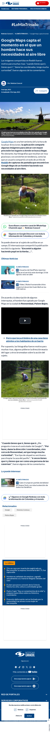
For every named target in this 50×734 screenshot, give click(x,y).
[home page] (25, 654)
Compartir (41, 91)
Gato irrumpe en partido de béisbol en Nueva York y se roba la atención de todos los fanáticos (32, 484)
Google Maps (7, 141)
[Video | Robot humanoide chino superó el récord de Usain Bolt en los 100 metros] (8, 284)
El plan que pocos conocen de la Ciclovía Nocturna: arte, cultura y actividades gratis (24, 586)
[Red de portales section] (46, 694)
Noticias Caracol (7, 34)
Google (7, 510)
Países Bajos (9, 515)
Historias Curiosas (23, 510)
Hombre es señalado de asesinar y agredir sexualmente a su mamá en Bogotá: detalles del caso (26, 578)
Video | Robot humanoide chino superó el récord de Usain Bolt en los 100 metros (31, 286)
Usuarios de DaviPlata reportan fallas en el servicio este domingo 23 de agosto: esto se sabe (32, 272)
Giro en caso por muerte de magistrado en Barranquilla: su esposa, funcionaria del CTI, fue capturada (26, 570)
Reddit (4, 162)
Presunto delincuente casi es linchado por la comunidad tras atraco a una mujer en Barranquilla (25, 601)
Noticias (20, 710)
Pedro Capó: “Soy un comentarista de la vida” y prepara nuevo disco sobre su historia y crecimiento (26, 593)
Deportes (32, 710)
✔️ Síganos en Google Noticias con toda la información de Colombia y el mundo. (27, 498)
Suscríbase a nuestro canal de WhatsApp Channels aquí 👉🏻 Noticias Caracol (27, 226)
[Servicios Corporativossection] (46, 701)
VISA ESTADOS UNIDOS (38, 9)
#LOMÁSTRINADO (21, 34)
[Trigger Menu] (3, 3)
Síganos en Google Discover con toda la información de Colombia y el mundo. (27, 235)
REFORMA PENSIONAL (20, 9)
